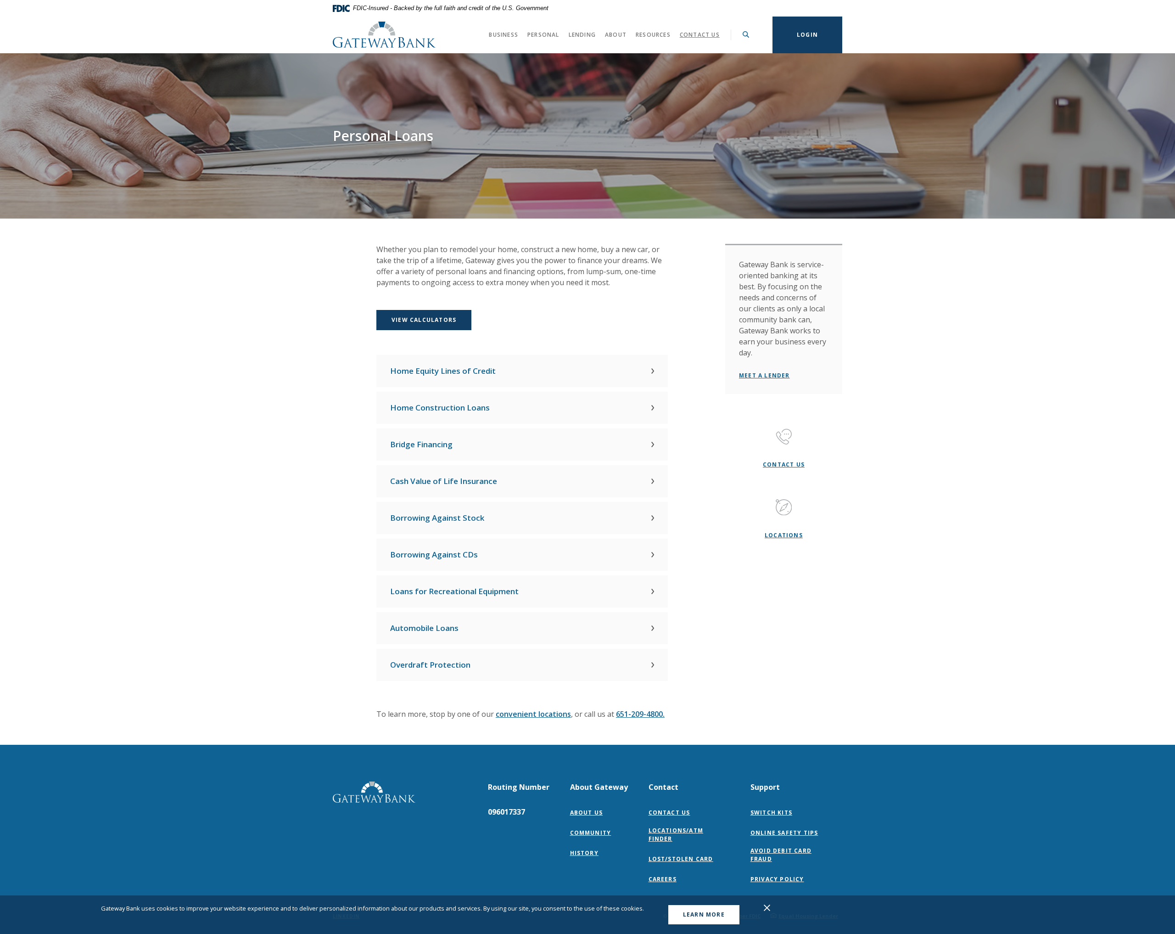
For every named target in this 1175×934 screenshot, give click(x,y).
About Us (586, 812)
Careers (663, 879)
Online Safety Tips (784, 833)
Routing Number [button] (518, 787)
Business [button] (503, 35)
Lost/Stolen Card (681, 859)
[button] (522, 371)
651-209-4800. (640, 714)
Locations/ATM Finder (676, 835)
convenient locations (533, 714)
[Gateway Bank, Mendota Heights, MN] (384, 35)
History (584, 853)
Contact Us (700, 35)
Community (590, 833)
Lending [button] (582, 35)
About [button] (616, 35)
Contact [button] (663, 787)
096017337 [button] (506, 812)
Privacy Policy (779, 879)
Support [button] (765, 787)
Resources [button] (653, 35)
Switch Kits (771, 812)
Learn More (704, 914)
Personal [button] (543, 35)
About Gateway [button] (599, 787)
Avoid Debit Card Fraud (780, 855)
